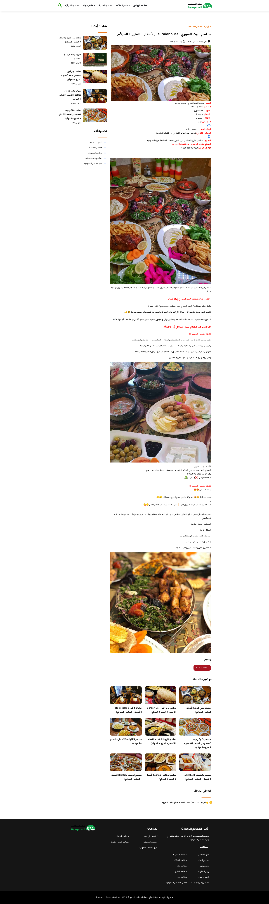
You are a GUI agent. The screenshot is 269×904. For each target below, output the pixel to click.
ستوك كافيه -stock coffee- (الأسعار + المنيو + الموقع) (128, 710)
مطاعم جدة (182, 866)
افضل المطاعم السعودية (176, 883)
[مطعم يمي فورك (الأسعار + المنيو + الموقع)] (95, 43)
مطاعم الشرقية (72, 6)
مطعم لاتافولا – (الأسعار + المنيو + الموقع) (126, 741)
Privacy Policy (112, 897)
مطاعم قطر (182, 877)
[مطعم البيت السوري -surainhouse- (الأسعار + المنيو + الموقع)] (160, 73)
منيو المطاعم (203, 855)
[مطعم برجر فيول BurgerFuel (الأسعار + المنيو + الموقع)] (95, 76)
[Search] (59, 5)
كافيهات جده (203, 877)
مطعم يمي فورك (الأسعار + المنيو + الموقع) (197, 710)
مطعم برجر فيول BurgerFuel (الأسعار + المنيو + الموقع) (161, 710)
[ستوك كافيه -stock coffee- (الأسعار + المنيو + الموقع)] (95, 96)
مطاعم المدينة (106, 6)
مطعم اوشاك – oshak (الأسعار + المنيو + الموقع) (161, 777)
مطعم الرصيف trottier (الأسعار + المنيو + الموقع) (126, 777)
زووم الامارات (203, 871)
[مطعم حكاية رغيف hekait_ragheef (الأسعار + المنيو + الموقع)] (95, 115)
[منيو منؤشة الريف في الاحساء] (95, 59)
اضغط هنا (160, 133)
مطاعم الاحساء (202, 668)
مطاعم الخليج (181, 871)
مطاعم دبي (204, 866)
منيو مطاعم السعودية (93, 163)
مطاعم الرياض (140, 6)
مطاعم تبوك (89, 6)
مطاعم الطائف (123, 6)
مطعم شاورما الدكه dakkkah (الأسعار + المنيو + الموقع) (162, 741)
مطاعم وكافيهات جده (200, 883)
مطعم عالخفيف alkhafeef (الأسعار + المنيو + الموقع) (197, 777)
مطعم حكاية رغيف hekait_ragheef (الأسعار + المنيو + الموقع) (197, 743)
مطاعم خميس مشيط (93, 158)
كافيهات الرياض (95, 142)
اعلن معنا (100, 897)
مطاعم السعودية (95, 153)
